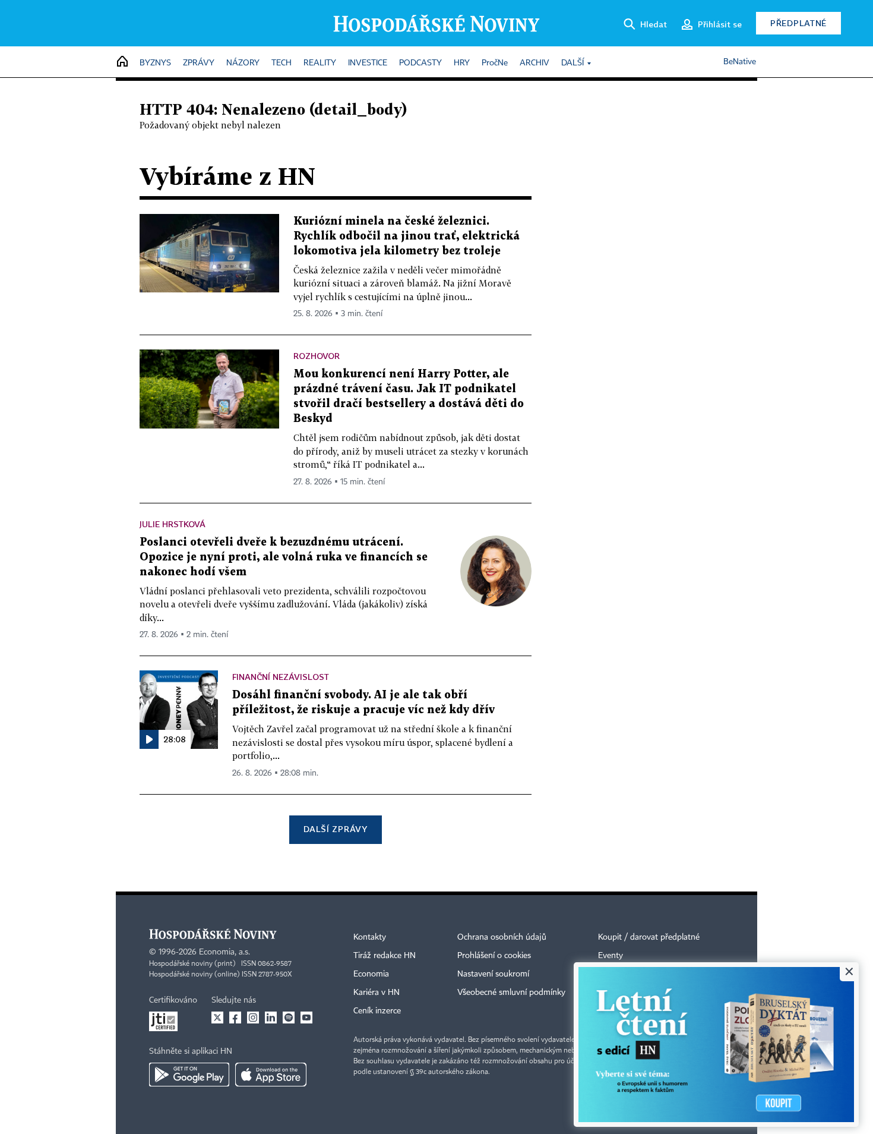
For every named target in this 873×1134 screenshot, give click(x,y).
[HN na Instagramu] (253, 1017)
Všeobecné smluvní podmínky (511, 992)
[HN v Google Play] (189, 1074)
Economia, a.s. (224, 952)
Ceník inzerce (377, 1011)
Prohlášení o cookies (494, 956)
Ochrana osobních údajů (501, 937)
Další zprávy (335, 829)
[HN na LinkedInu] (271, 1017)
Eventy (610, 956)
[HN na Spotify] (289, 1017)
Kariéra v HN (376, 992)
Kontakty (369, 937)
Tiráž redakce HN (384, 956)
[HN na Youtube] (306, 1017)
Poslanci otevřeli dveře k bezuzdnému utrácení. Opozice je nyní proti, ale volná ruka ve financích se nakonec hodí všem (284, 557)
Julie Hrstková (172, 524)
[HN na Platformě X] (217, 1017)
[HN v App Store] (270, 1074)
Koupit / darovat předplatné (649, 937)
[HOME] (122, 62)
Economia (371, 974)
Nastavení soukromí (493, 974)
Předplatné (798, 23)
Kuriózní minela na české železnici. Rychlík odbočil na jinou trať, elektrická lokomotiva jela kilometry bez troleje (406, 236)
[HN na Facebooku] (235, 1017)
